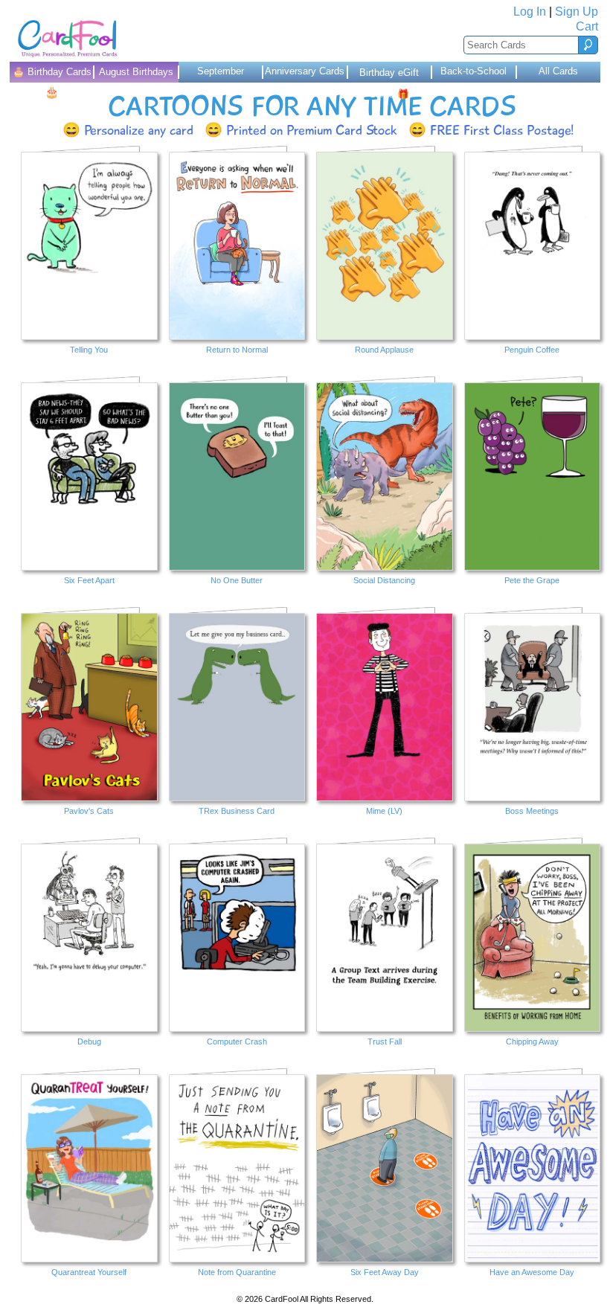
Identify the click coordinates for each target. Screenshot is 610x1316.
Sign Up (576, 11)
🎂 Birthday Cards (52, 74)
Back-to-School (473, 71)
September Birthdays (220, 74)
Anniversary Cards (304, 71)
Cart (587, 26)
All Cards (558, 71)
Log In (529, 11)
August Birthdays (136, 71)
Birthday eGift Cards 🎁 (389, 75)
